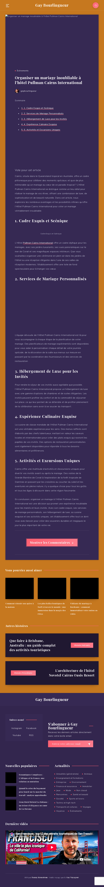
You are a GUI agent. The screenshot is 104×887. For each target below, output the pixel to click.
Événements (23, 71)
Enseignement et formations (69, 778)
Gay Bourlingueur (52, 5)
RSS (31, 735)
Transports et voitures (66, 807)
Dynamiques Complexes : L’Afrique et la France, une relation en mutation (31, 778)
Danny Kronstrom (39, 877)
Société (60, 799)
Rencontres (61, 794)
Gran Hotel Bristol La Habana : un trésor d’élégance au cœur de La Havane (33, 805)
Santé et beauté (80, 794)
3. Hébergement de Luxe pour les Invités (44, 118)
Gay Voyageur (72, 877)
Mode (68, 790)
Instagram (17, 728)
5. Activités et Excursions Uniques (40, 129)
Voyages (87, 807)
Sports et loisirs (76, 799)
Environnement (79, 782)
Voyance (60, 811)
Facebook (31, 728)
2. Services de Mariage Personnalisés (42, 113)
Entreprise (61, 782)
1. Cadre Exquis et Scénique (37, 108)
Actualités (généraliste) (67, 774)
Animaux (88, 774)
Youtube (17, 735)
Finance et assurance (66, 786)
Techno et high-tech (66, 803)
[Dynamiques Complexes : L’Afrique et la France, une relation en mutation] (10, 777)
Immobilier (87, 786)
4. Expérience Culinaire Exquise (39, 124)
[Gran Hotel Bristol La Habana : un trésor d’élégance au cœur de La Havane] (10, 805)
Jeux (58, 790)
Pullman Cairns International (38, 242)
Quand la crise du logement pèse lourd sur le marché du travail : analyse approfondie (33, 791)
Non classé (82, 790)
